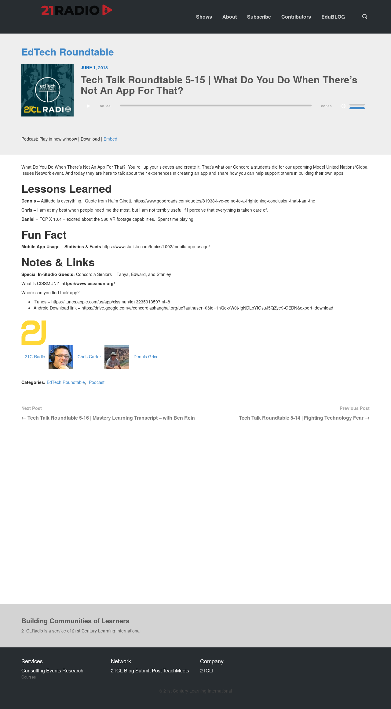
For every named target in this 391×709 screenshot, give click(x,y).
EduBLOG (333, 16)
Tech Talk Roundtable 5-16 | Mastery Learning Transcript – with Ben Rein (111, 417)
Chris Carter (89, 356)
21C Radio (35, 356)
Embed (110, 139)
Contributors (296, 16)
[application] (225, 107)
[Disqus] (195, 517)
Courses (28, 677)
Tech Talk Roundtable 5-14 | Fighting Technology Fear (301, 417)
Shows (204, 16)
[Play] (89, 106)
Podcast (96, 382)
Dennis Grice (146, 356)
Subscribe (259, 16)
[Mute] (343, 106)
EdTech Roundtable (67, 52)
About (229, 16)
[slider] (358, 105)
